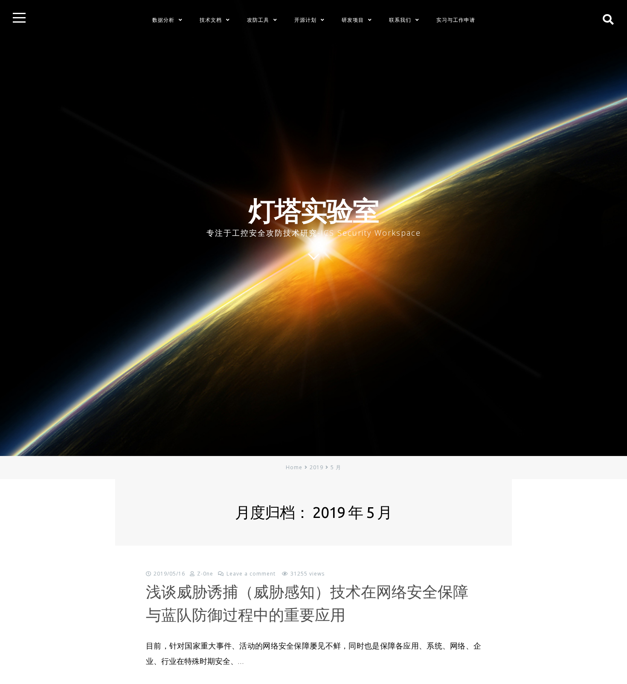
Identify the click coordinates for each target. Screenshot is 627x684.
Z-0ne (205, 573)
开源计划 (305, 19)
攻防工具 (258, 19)
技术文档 (211, 19)
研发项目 (353, 19)
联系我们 (400, 19)
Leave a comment (251, 573)
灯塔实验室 (314, 210)
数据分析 (163, 19)
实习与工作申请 (455, 19)
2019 (316, 467)
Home (294, 467)
